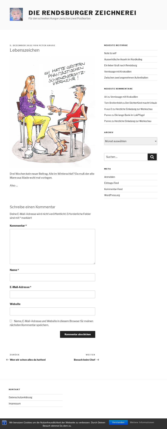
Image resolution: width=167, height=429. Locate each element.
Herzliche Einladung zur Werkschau (134, 109)
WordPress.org (112, 195)
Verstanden (118, 422)
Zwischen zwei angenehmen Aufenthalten (126, 77)
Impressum (15, 403)
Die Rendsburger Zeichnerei (83, 12)
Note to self (110, 53)
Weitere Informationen (142, 422)
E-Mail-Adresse (20, 287)
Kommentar (18, 225)
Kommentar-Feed (113, 189)
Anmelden (109, 177)
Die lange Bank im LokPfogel (129, 115)
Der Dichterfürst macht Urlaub (141, 102)
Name (14, 270)
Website (15, 304)
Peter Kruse (47, 45)
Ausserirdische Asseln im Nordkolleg (123, 59)
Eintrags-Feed (111, 183)
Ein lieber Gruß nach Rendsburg (120, 65)
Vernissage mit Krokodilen (117, 71)
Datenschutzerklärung (20, 397)
